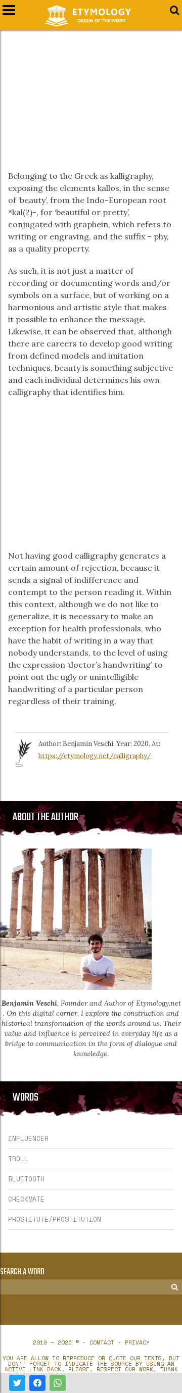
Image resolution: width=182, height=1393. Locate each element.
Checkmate (26, 1199)
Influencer (28, 1138)
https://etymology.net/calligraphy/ (94, 756)
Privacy (137, 1342)
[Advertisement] (91, 94)
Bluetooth (26, 1179)
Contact (101, 1342)
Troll (18, 1159)
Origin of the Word (91, 16)
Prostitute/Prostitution (54, 1219)
